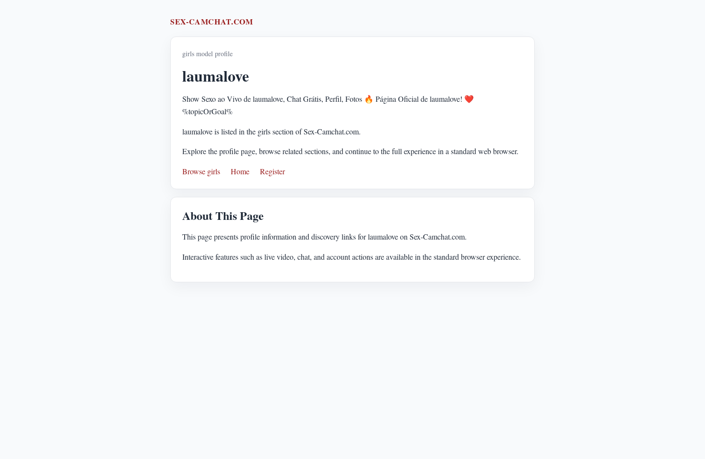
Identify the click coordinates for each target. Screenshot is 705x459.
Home (240, 171)
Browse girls (201, 171)
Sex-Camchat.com (211, 21)
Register (272, 171)
